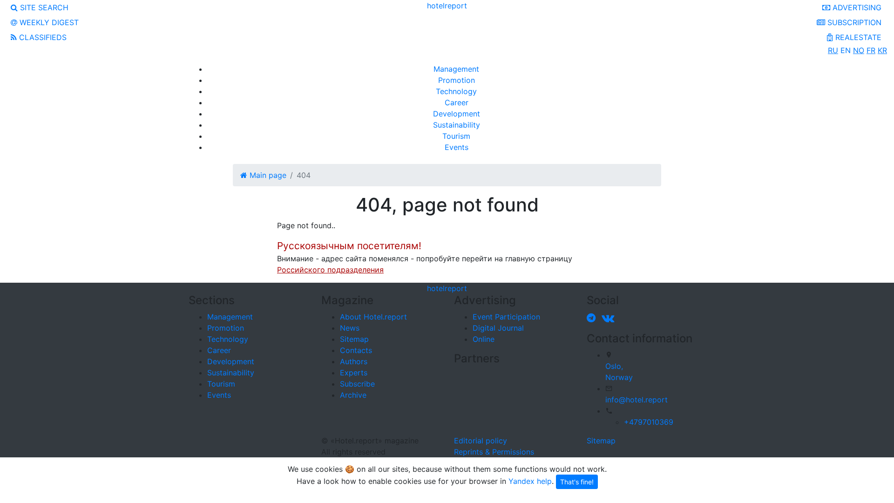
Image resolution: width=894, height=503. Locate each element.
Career (456, 102)
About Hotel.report (373, 316)
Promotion (456, 80)
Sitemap (354, 339)
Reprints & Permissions (494, 451)
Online (483, 339)
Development (456, 113)
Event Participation (506, 316)
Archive (353, 395)
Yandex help (530, 480)
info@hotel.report (636, 399)
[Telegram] (593, 317)
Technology (456, 91)
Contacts (356, 350)
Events (456, 147)
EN (845, 50)
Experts (353, 372)
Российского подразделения (330, 269)
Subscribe (357, 383)
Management (456, 69)
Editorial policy (480, 440)
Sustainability (456, 124)
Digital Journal (498, 328)
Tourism (456, 136)
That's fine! (577, 482)
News (349, 328)
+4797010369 (648, 422)
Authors (353, 361)
